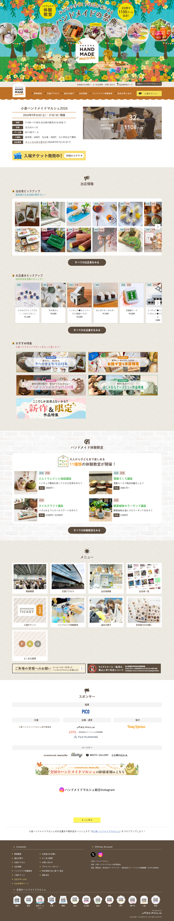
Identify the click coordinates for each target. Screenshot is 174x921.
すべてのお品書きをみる (87, 330)
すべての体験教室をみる (87, 530)
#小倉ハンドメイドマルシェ (105, 831)
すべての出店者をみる (87, 262)
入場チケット (150, 93)
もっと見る (87, 820)
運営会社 (45, 875)
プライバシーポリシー (51, 867)
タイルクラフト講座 (51, 505)
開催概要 (38, 93)
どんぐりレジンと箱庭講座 (55, 478)
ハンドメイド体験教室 (102, 93)
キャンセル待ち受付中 (36, 142)
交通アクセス (53, 93)
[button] (157, 226)
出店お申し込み (124, 93)
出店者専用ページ (126, 84)
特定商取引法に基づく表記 (52, 871)
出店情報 (83, 93)
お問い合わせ (110, 84)
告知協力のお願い (84, 84)
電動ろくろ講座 (123, 478)
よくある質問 (98, 84)
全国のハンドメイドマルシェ (148, 83)
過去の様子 (69, 93)
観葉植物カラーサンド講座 (130, 505)
